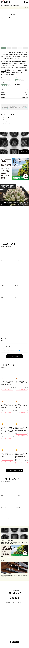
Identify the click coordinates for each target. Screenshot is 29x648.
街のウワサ (5, 119)
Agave (19, 7)
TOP (26, 588)
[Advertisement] (14, 225)
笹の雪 (2, 495)
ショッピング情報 (6, 122)
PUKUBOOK (6, 2)
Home (13, 7)
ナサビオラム (17, 260)
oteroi (22, 7)
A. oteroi (3, 70)
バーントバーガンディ (5, 518)
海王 (2, 297)
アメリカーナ (3, 507)
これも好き (5, 117)
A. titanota (8, 52)
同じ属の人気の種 (6, 124)
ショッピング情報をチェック (14, 470)
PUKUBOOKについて (10, 602)
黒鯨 (15, 271)
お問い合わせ (20, 602)
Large (16, 7)
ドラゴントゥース (4, 285)
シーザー (3, 260)
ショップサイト (7, 389)
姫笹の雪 (16, 285)
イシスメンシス (18, 495)
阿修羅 (16, 297)
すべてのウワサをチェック (14, 356)
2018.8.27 (17, 350)
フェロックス (17, 507)
